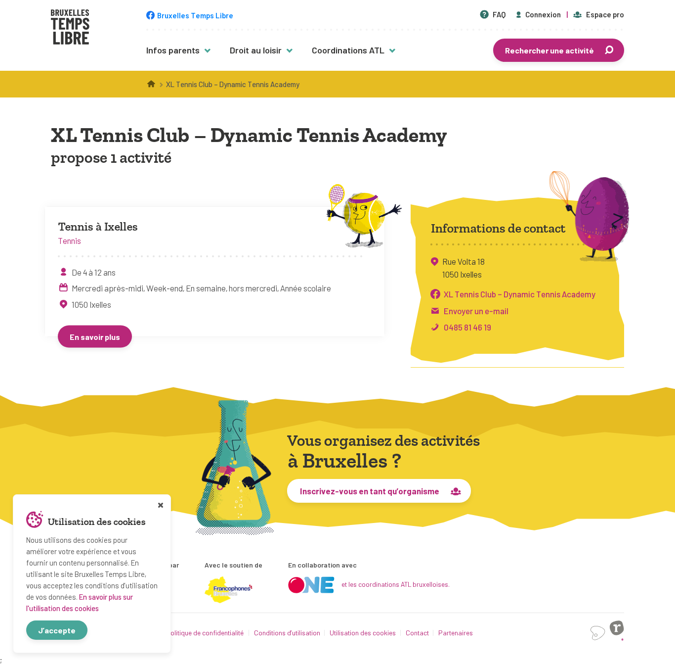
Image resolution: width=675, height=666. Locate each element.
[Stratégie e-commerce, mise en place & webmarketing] (598, 633)
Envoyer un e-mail (476, 310)
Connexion (543, 14)
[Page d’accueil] (151, 84)
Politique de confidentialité (205, 632)
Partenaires (455, 632)
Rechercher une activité (549, 50)
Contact (417, 632)
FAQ (499, 14)
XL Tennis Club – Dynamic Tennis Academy (519, 294)
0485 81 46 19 (467, 327)
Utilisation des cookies (363, 632)
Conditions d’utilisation (287, 632)
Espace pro (605, 14)
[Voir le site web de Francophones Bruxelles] (229, 589)
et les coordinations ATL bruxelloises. (395, 584)
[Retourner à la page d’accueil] (70, 28)
